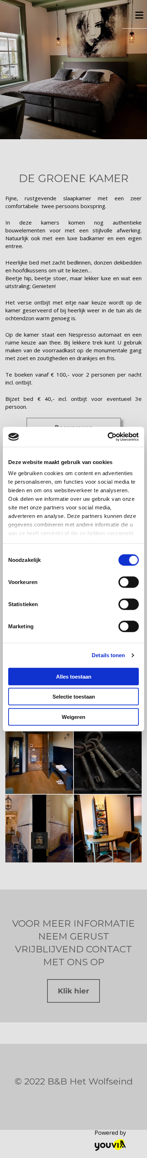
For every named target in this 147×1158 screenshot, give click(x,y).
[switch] (128, 582)
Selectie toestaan (73, 697)
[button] (73, 991)
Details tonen (108, 655)
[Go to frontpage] (61, 16)
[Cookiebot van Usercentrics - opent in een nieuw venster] (107, 437)
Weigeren (73, 717)
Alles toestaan (73, 676)
